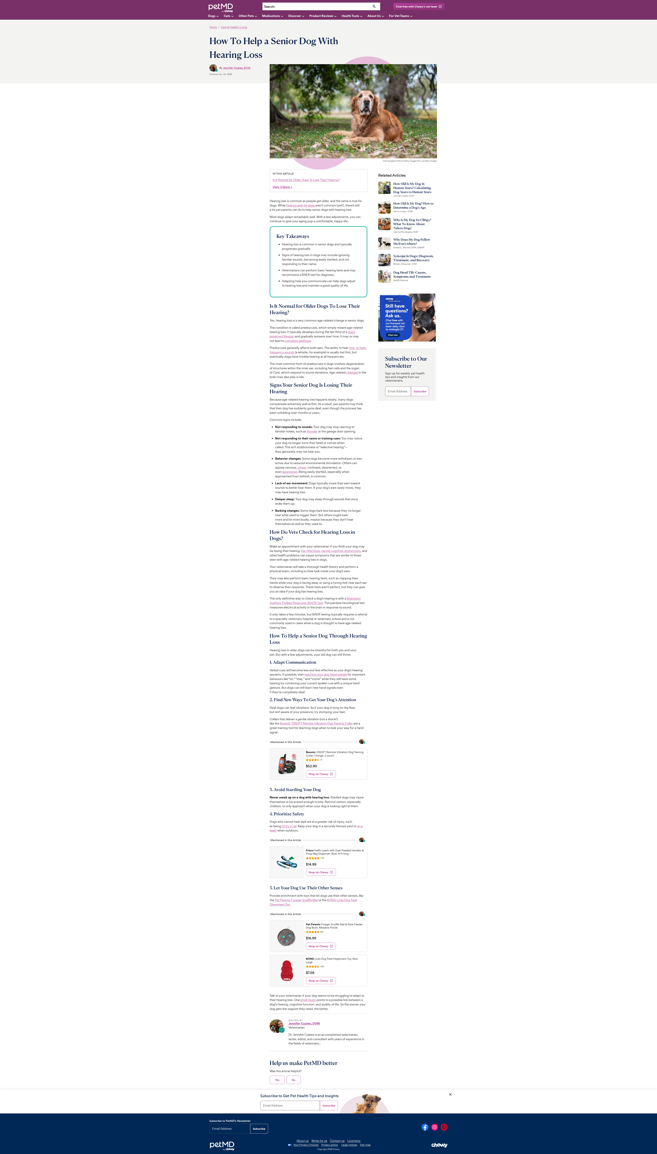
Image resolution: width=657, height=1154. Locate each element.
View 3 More (282, 187)
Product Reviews (321, 16)
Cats (227, 16)
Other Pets (246, 16)
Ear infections (310, 551)
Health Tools (350, 16)
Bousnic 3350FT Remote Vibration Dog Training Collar (316, 723)
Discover (294, 16)
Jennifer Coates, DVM (236, 68)
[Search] (374, 6)
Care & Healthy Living (234, 27)
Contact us (337, 1141)
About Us (374, 16)
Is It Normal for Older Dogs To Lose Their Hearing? (306, 180)
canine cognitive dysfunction (340, 551)
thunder (312, 431)
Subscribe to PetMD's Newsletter (230, 1121)
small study (308, 1000)
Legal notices (349, 1144)
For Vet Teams (399, 16)
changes (352, 372)
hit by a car (289, 826)
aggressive (289, 472)
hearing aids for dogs (300, 205)
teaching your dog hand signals (325, 674)
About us (303, 1141)
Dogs (211, 16)
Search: (269, 6)
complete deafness (298, 341)
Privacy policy (329, 1144)
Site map (365, 1144)
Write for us (319, 1141)
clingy (302, 467)
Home (213, 27)
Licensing (353, 1141)
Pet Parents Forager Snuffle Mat (296, 900)
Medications (271, 16)
